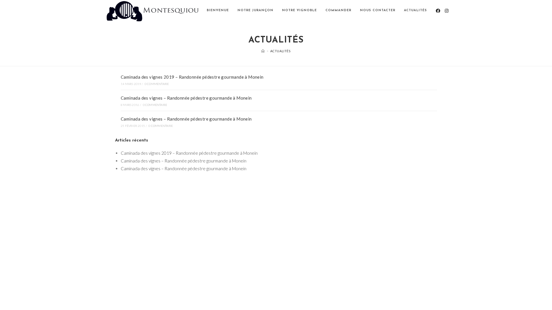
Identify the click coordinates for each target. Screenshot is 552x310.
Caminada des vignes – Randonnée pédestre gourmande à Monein (186, 97)
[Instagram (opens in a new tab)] (446, 11)
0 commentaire (157, 84)
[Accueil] (263, 51)
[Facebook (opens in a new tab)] (438, 11)
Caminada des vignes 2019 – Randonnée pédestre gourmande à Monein (192, 77)
